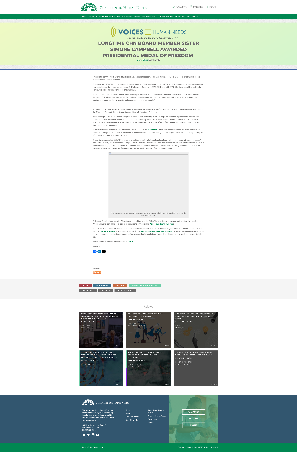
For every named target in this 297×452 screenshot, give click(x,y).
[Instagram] (93, 436)
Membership (180, 16)
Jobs (188, 16)
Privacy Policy (87, 447)
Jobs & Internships (132, 420)
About (84, 16)
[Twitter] (88, 436)
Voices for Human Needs (105, 16)
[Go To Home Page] (114, 7)
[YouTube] (97, 436)
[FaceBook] (84, 436)
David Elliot (142, 60)
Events (150, 422)
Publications (152, 419)
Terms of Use (98, 447)
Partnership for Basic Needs (145, 16)
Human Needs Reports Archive (156, 411)
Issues (91, 16)
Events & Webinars (166, 16)
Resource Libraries (124, 16)
